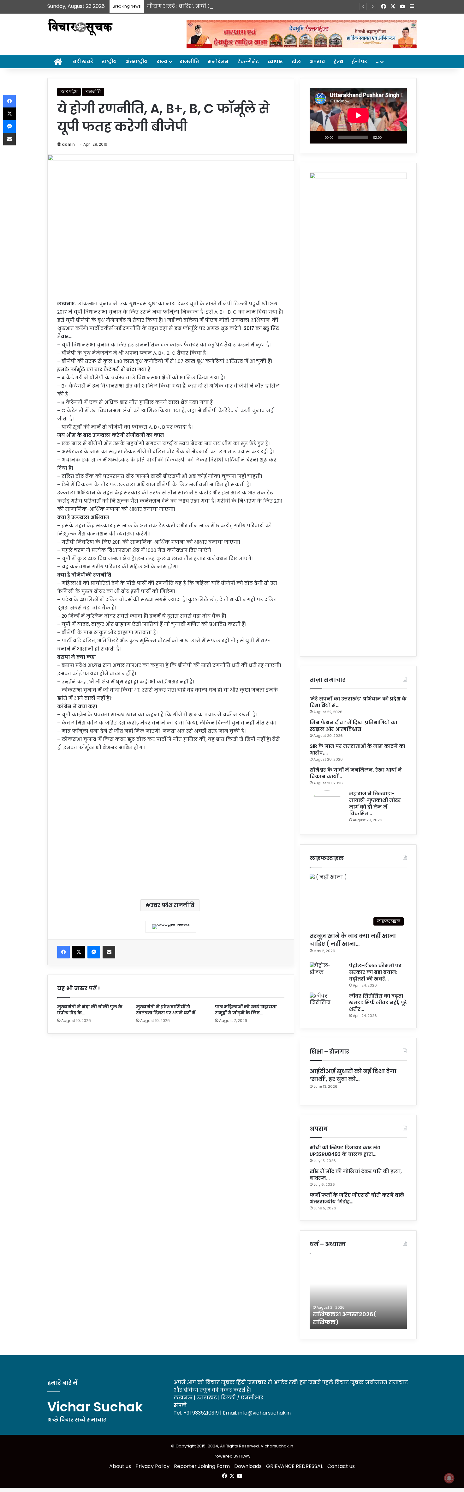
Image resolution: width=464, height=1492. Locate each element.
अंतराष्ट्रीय (137, 61)
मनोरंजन (218, 61)
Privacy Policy (152, 1466)
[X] (78, 952)
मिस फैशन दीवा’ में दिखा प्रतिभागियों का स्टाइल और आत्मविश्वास (353, 725)
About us (120, 1466)
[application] (358, 116)
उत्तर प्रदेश (69, 92)
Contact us (341, 1466)
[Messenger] (93, 952)
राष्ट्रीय (109, 61)
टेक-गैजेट (248, 61)
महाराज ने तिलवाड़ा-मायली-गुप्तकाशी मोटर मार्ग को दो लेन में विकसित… (375, 803)
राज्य (162, 61)
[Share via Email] (109, 952)
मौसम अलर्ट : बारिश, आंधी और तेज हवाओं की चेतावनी (209, 6)
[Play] (318, 137)
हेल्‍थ (338, 61)
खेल (296, 61)
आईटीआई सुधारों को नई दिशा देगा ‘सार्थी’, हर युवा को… (353, 1075)
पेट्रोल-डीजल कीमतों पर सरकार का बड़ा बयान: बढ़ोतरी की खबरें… (375, 972)
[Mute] (388, 137)
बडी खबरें (83, 61)
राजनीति (189, 61)
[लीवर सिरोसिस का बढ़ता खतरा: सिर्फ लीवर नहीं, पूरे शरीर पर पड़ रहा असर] (327, 1004)
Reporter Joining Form (202, 1466)
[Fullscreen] (399, 137)
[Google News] (171, 927)
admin (68, 144)
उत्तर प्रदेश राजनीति (172, 905)
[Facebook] (63, 952)
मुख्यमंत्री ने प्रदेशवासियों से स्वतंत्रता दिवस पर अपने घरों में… (167, 1010)
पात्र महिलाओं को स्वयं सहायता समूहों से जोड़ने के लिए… (246, 1010)
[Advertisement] (170, 820)
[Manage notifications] (449, 1478)
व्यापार (275, 61)
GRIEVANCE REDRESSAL (294, 1466)
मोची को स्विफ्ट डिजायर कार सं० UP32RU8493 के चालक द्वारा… (345, 1151)
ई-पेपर (359, 61)
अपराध (317, 61)
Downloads (248, 1466)
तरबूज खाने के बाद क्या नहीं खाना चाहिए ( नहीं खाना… (353, 940)
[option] (358, 1294)
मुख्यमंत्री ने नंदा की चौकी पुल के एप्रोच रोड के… (89, 1010)
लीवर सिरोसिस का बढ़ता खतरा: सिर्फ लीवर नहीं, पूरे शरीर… (378, 1002)
